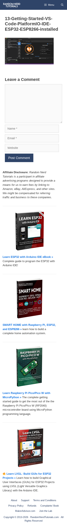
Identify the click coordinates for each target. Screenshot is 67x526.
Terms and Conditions (44, 500)
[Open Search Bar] (62, 5)
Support (25, 500)
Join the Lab (45, 510)
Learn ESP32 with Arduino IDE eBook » (28, 257)
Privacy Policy (16, 505)
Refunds (31, 505)
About (14, 500)
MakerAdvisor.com (25, 510)
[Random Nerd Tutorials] (12, 5)
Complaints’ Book (49, 505)
